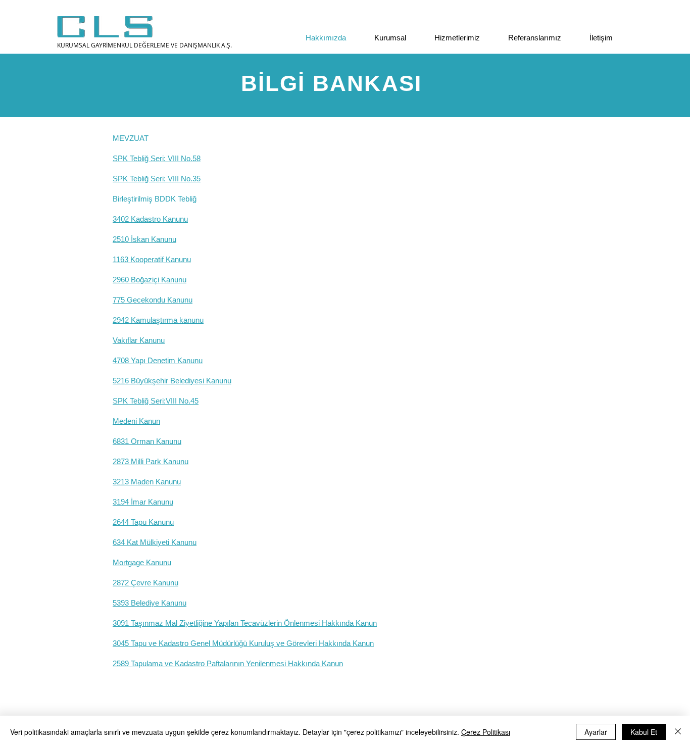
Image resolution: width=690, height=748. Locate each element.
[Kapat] (678, 732)
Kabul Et (643, 732)
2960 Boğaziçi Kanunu (149, 279)
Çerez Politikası (485, 732)
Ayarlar (595, 732)
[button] (384, 38)
